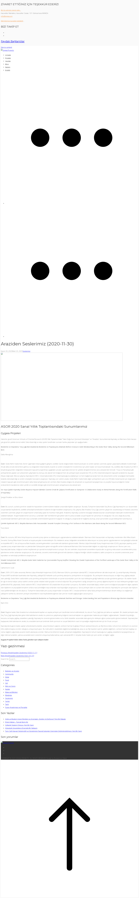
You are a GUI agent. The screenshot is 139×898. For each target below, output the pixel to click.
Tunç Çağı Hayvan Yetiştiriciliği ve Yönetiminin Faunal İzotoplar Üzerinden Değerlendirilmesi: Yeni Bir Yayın (43, 731)
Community (9, 674)
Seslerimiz (26, 351)
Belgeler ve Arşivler (12, 671)
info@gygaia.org (6, 16)
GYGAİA (8, 55)
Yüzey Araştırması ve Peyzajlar (16, 707)
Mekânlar (8, 695)
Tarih (7, 704)
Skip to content (6, 47)
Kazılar (7, 689)
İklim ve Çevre (10, 686)
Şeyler (7, 701)
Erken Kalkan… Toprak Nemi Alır (16, 722)
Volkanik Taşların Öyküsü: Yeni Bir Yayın (19, 725)
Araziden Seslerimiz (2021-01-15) (17, 656)
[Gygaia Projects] (7, 50)
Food (7, 680)
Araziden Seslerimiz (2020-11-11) (19, 653)
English (7, 70)
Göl (6, 683)
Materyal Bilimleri (11, 692)
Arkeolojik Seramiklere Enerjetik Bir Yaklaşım (21, 728)
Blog (7, 64)
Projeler (8, 58)
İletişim (7, 67)
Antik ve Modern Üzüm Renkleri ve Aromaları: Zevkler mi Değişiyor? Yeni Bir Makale (35, 719)
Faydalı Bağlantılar (13, 41)
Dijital (7, 677)
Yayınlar (8, 61)
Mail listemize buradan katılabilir (12, 21)
